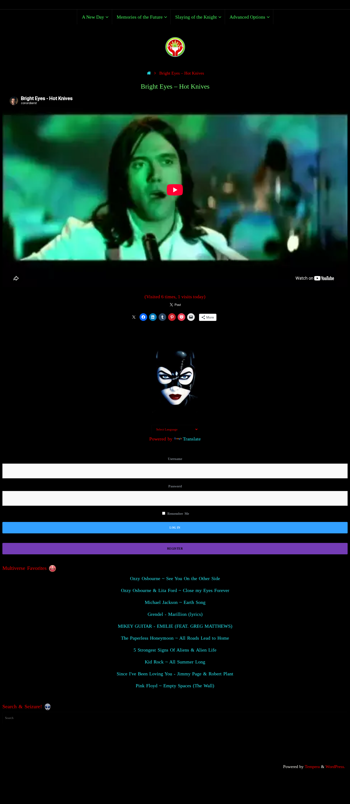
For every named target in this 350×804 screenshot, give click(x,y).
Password (175, 486)
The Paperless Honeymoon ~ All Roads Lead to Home (175, 638)
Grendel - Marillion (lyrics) (175, 614)
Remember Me (177, 514)
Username (175, 459)
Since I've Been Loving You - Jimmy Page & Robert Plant (175, 673)
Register (175, 548)
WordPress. (335, 766)
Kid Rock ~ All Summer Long (175, 661)
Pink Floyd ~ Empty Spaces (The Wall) (175, 685)
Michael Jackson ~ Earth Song (175, 602)
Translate (192, 438)
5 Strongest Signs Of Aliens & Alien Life (175, 649)
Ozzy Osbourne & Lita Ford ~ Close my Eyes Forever (175, 590)
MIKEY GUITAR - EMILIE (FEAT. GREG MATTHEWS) (175, 626)
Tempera (312, 766)
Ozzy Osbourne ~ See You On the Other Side (175, 578)
